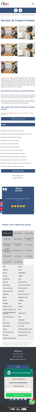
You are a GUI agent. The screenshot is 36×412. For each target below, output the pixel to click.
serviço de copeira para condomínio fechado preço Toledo (17, 134)
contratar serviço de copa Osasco (10, 140)
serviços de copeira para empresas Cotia (12, 150)
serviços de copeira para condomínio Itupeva (13, 153)
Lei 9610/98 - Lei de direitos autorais (21, 345)
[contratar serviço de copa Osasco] (27, 50)
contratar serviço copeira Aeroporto (11, 147)
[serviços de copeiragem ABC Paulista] (9, 50)
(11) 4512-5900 (18, 178)
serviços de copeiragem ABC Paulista (11, 137)
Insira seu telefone (19, 386)
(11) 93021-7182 (11, 113)
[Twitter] (18, 399)
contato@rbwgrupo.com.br (19, 359)
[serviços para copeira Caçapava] (9, 67)
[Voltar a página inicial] (5, 4)
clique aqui (20, 113)
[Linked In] (21, 399)
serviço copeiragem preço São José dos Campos (14, 160)
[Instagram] (10, 399)
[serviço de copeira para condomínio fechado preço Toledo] (27, 32)
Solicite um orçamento (18, 119)
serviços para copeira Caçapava (10, 143)
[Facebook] (14, 399)
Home (18, 367)
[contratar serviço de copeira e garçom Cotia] (9, 32)
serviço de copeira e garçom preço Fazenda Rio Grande (16, 163)
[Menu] (33, 3)
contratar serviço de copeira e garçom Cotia (13, 130)
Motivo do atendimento (19, 379)
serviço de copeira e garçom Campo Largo (13, 166)
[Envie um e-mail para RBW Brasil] (20, 10)
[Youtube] (25, 399)
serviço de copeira (8, 77)
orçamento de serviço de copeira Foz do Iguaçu (14, 156)
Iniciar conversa (19, 395)
